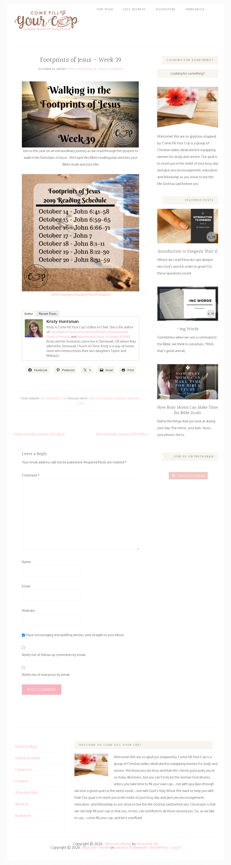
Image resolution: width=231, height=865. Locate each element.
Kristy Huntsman (79, 69)
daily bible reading (111, 398)
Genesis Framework (131, 847)
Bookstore (23, 815)
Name (26, 562)
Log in (176, 847)
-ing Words (188, 329)
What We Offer (26, 792)
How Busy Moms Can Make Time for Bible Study (187, 410)
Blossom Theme (96, 847)
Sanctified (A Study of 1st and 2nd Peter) (78, 332)
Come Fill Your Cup (47, 21)
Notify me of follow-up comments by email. (54, 655)
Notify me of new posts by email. (46, 674)
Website (28, 610)
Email (26, 586)
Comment (30, 475)
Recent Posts (48, 313)
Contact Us (23, 769)
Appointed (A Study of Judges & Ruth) (104, 336)
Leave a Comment (110, 69)
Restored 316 (147, 844)
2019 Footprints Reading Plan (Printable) (80, 294)
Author (28, 313)
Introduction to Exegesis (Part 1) (188, 251)
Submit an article (27, 758)
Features (21, 781)
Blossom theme (118, 844)
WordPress (159, 847)
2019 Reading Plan (54, 398)
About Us (22, 804)
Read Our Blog (26, 746)
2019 (92, 398)
